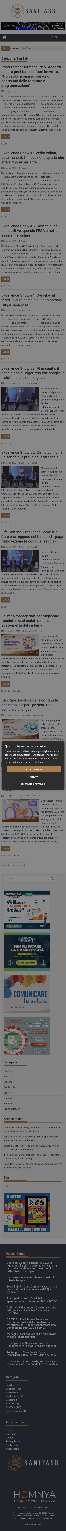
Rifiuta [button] (34, 777)
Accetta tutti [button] (34, 769)
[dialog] (33, 765)
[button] (33, 784)
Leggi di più (38, 761)
